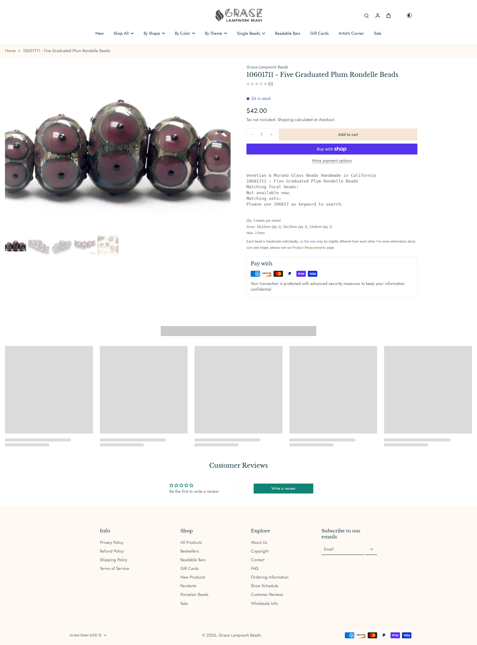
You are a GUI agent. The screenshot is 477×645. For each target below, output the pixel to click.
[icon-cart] (388, 15)
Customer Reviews (267, 594)
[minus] (252, 134)
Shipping (286, 120)
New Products (192, 577)
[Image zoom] (118, 148)
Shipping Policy (113, 560)
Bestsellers (189, 551)
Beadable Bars (193, 560)
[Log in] (377, 15)
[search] (366, 15)
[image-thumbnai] (15, 245)
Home (10, 51)
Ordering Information (270, 577)
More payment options (332, 160)
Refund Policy (112, 551)
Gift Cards (189, 568)
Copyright (260, 551)
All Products (191, 542)
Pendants (188, 586)
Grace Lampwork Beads (240, 635)
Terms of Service (114, 568)
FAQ (254, 568)
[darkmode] (405, 15)
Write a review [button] (283, 488)
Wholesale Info (264, 603)
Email (328, 549)
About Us (259, 542)
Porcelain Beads (194, 594)
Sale (184, 603)
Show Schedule (264, 586)
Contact (257, 560)
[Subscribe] (371, 549)
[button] (348, 134)
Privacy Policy (111, 542)
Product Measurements (309, 247)
